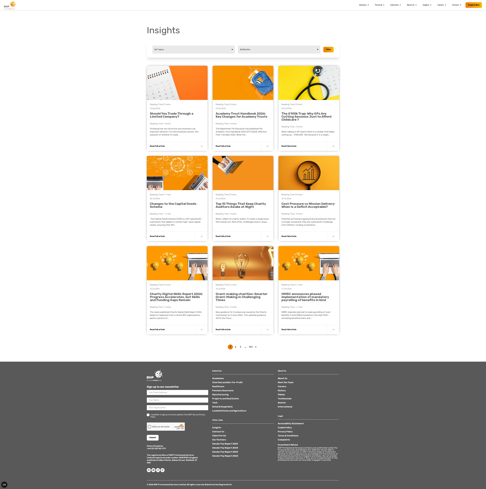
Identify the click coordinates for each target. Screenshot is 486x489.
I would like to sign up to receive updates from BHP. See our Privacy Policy (178, 416)
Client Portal (219, 435)
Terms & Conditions (288, 435)
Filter (328, 49)
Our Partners (219, 440)
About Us (410, 5)
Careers (441, 5)
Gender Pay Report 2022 (225, 456)
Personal (378, 5)
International (285, 407)
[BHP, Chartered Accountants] (10, 5)
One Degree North (223, 485)
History (282, 390)
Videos (281, 394)
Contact (455, 5)
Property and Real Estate (225, 398)
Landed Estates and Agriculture (229, 411)
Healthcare (218, 386)
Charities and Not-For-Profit (227, 382)
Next (255, 346)
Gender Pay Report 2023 (225, 452)
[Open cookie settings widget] (4, 485)
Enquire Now (473, 5)
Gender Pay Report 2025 (225, 444)
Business (363, 5)
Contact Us (218, 431)
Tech (214, 402)
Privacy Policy (285, 431)
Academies (218, 378)
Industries (394, 5)
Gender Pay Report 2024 (225, 448)
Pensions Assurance (223, 390)
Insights (426, 5)
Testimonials (284, 398)
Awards (282, 402)
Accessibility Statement (291, 423)
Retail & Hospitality (222, 407)
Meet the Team (285, 382)
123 (250, 347)
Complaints (284, 440)
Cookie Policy (285, 427)
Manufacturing (220, 394)
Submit (152, 438)
